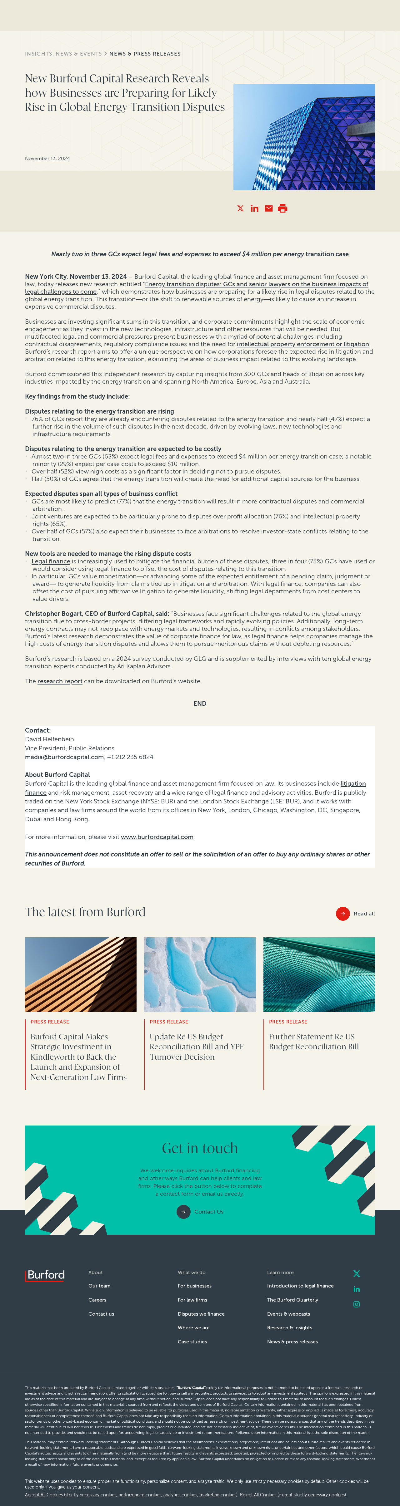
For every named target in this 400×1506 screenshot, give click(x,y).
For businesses (195, 1286)
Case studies (192, 1342)
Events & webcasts (288, 1314)
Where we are (194, 1328)
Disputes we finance (201, 1314)
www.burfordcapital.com (157, 837)
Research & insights (289, 1328)
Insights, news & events (63, 54)
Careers (97, 1300)
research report (60, 681)
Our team (99, 1286)
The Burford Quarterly (292, 1300)
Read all (364, 913)
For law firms (192, 1300)
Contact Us (208, 1211)
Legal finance (51, 561)
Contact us (101, 1314)
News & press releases (145, 54)
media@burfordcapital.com (64, 757)
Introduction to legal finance (300, 1286)
